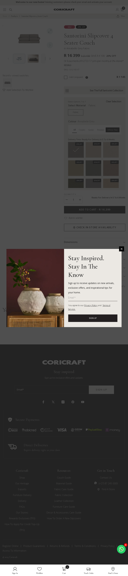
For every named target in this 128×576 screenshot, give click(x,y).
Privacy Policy (91, 305)
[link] (15, 570)
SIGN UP (93, 318)
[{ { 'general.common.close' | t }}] (121, 248)
